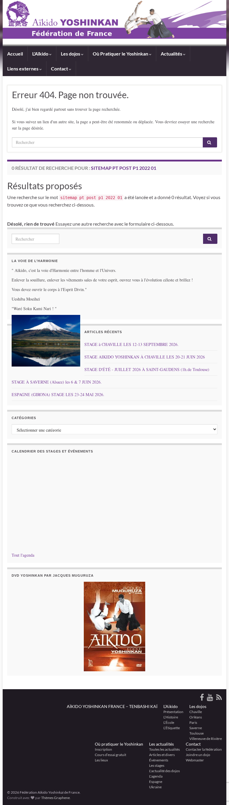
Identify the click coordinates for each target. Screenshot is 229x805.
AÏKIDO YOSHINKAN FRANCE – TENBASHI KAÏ (112, 706)
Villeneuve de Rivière (205, 738)
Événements (158, 760)
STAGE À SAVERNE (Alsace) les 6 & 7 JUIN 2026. (57, 382)
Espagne (155, 781)
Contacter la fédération (204, 749)
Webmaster (195, 760)
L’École (168, 722)
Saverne (195, 728)
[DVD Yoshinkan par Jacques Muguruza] (114, 626)
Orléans (195, 717)
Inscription (103, 749)
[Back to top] (215, 769)
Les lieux (101, 760)
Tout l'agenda (23, 555)
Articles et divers (162, 754)
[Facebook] (202, 696)
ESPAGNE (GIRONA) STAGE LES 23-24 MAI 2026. (58, 394)
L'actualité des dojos (164, 771)
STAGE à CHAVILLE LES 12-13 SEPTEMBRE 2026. (131, 344)
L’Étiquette (171, 728)
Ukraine (155, 787)
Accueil (15, 53)
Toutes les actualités (164, 749)
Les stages (156, 765)
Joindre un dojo (198, 754)
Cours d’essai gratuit (110, 754)
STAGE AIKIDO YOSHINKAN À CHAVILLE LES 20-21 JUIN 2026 (144, 357)
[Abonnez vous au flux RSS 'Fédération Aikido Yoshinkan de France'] (219, 696)
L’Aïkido (170, 706)
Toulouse (196, 733)
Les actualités (161, 743)
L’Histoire (170, 717)
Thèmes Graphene (55, 797)
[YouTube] (210, 696)
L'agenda (156, 776)
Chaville (195, 711)
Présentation (173, 711)
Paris (193, 722)
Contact (193, 743)
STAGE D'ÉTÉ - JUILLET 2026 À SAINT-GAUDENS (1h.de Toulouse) (146, 369)
